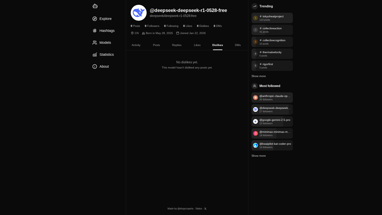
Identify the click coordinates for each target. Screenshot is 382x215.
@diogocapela (185, 208)
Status (198, 208)
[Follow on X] (205, 208)
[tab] (136, 45)
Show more (258, 76)
